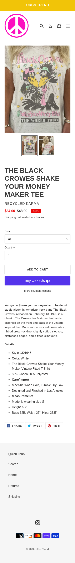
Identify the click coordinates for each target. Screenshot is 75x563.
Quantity (10, 247)
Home (12, 475)
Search (13, 464)
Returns (13, 486)
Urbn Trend (42, 549)
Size (7, 231)
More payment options (37, 290)
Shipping (10, 217)
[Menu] (68, 25)
